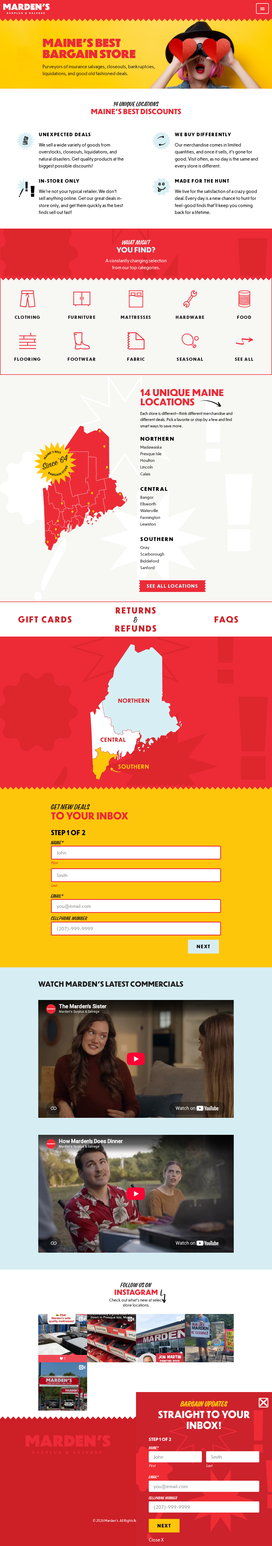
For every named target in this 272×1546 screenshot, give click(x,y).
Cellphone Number (69, 918)
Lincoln (146, 466)
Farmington (150, 517)
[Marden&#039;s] (68, 1445)
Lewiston (148, 523)
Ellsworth (148, 503)
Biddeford (149, 560)
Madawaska (151, 446)
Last (54, 885)
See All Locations (172, 586)
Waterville (149, 510)
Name (57, 843)
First (54, 863)
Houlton (147, 460)
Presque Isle (151, 453)
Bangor (147, 497)
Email (57, 896)
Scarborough (152, 553)
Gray (144, 547)
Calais (145, 473)
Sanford (147, 567)
